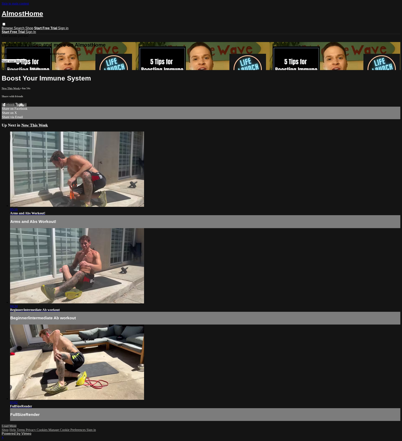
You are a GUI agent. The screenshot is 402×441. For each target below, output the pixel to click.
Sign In (31, 32)
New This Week (11, 88)
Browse (8, 28)
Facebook (8, 104)
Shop (29, 28)
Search (19, 28)
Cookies (42, 430)
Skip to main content (15, 3)
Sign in (63, 28)
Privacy (31, 430)
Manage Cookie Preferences (67, 430)
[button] (4, 24)
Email (23, 104)
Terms (21, 430)
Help (13, 430)
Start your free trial (14, 61)
